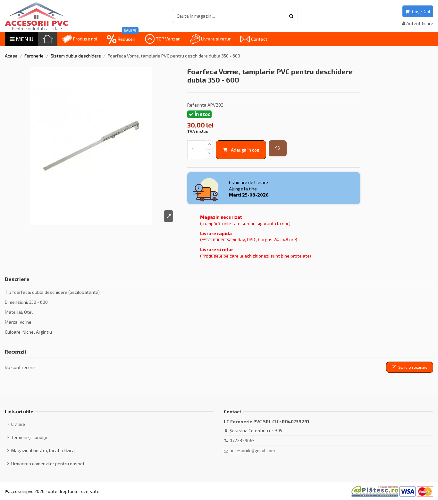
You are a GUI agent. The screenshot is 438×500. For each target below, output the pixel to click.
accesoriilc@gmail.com (252, 450)
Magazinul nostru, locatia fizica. (43, 450)
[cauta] (291, 16)
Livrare (18, 424)
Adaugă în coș (245, 150)
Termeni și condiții (29, 437)
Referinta (196, 105)
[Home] (47, 39)
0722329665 (242, 440)
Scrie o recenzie (412, 367)
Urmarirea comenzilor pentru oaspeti (48, 463)
